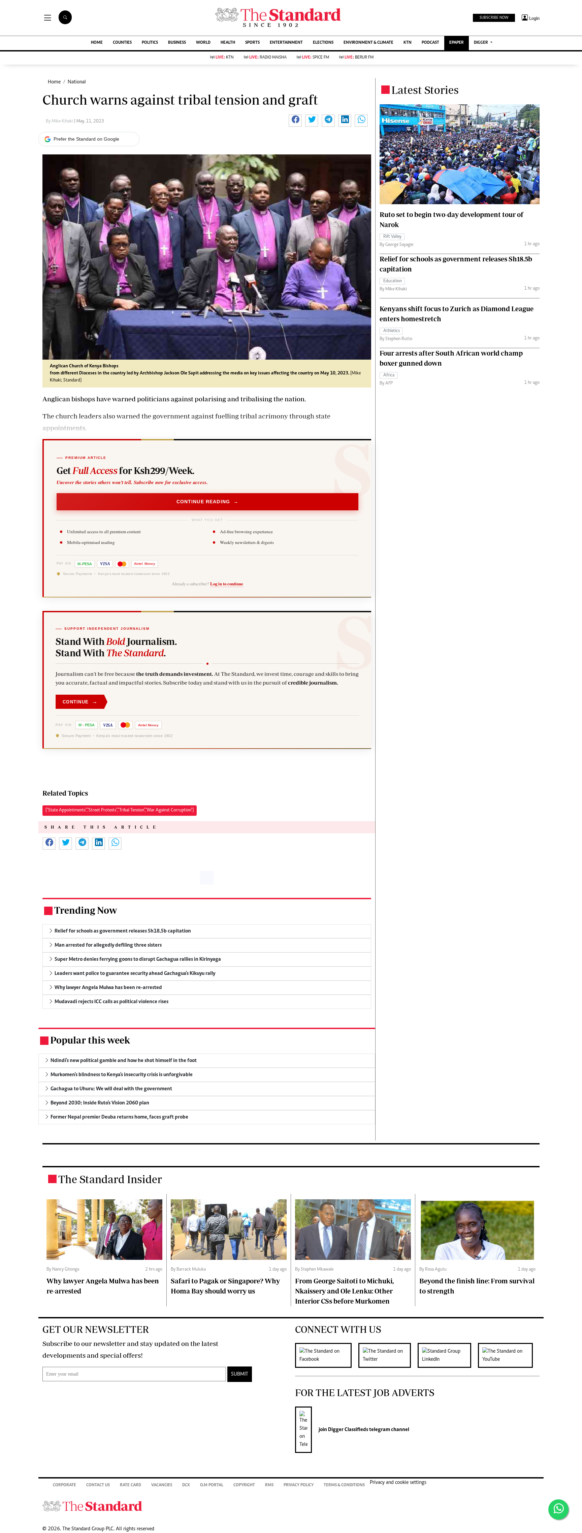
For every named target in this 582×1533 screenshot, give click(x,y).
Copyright (244, 1485)
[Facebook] (326, 1355)
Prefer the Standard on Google (86, 139)
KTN (407, 43)
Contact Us (98, 1485)
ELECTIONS (323, 43)
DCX (186, 1485)
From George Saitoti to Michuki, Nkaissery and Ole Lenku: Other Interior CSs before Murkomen (344, 1291)
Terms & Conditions (344, 1485)
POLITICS (150, 43)
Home (54, 82)
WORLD (203, 43)
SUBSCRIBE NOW (494, 18)
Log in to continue (226, 584)
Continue (80, 701)
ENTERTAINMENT (286, 43)
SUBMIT (239, 1374)
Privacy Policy (299, 1485)
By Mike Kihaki (60, 121)
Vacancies (161, 1485)
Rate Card (130, 1485)
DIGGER (481, 43)
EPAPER (456, 43)
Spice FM (315, 58)
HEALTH (228, 43)
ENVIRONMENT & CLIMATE (368, 43)
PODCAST (430, 43)
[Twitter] (388, 1355)
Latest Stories (425, 90)
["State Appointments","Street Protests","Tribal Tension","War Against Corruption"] (119, 810)
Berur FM (359, 58)
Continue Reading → (207, 501)
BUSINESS (177, 43)
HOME (97, 43)
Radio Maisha (268, 58)
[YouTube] (509, 1355)
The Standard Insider (110, 1179)
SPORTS (252, 43)
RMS (269, 1485)
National (77, 82)
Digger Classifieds (347, 1429)
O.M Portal (211, 1485)
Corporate (64, 1485)
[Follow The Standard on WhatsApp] (558, 1509)
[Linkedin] (448, 1355)
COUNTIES (122, 43)
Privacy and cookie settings (398, 1482)
